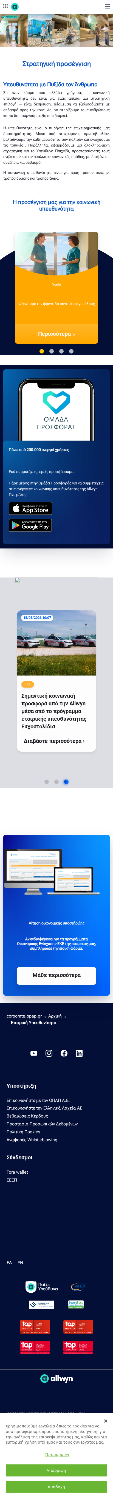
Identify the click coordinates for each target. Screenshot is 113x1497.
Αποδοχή (56, 1486)
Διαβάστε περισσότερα (53, 741)
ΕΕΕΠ (12, 1180)
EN (20, 1262)
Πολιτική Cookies (23, 1131)
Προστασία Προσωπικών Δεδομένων (42, 1124)
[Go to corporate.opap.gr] (24, 7)
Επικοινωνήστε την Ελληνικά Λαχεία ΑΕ (44, 1108)
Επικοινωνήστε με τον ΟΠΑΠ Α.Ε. (38, 1100)
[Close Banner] (106, 1420)
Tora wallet (17, 1172)
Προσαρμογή (57, 1454)
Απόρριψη (56, 1470)
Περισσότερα (54, 334)
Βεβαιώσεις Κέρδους (27, 1116)
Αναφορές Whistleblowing (32, 1139)
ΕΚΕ (28, 684)
